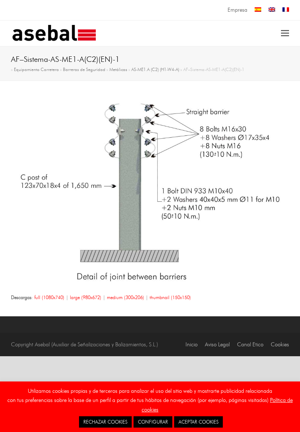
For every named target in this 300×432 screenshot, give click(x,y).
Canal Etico (250, 344)
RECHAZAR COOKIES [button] (105, 422)
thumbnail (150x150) (170, 297)
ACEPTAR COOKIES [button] (198, 422)
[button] (285, 33)
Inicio (191, 344)
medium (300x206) (125, 297)
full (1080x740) (49, 297)
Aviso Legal (217, 344)
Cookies (280, 344)
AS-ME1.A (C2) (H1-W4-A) (155, 69)
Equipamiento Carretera (36, 69)
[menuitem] (258, 10)
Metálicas (118, 69)
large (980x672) (85, 297)
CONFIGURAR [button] (153, 422)
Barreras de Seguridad (84, 69)
